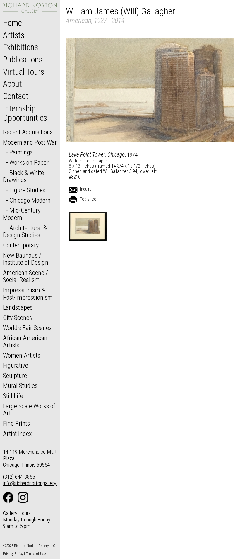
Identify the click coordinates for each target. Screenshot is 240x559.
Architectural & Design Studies (25, 231)
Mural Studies (20, 385)
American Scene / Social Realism (25, 276)
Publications (22, 59)
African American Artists (25, 341)
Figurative (15, 365)
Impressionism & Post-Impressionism (28, 293)
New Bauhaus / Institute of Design (25, 259)
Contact (15, 96)
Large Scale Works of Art (29, 409)
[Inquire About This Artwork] (73, 190)
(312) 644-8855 (19, 476)
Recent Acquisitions (28, 132)
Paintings (21, 152)
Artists (13, 35)
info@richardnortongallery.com (34, 483)
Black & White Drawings (23, 176)
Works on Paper (29, 162)
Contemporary (21, 245)
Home (12, 23)
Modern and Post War (30, 142)
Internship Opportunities (25, 113)
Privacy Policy (13, 553)
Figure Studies (27, 190)
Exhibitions (20, 47)
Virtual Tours (23, 72)
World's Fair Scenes (27, 328)
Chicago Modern (30, 200)
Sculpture (15, 375)
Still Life (13, 396)
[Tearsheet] (73, 200)
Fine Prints (16, 423)
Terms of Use (36, 553)
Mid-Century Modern (21, 213)
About (12, 84)
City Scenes (17, 317)
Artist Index (17, 433)
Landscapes (17, 307)
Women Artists (21, 355)
